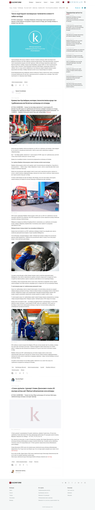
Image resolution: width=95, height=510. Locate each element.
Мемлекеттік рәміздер (43, 498)
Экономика (12, 501)
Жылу (22, 370)
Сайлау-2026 (62, 7)
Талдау (52, 2)
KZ (68, 2)
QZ (70, 2)
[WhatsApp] (16, 85)
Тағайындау (20, 7)
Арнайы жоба (41, 7)
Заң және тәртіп (28, 7)
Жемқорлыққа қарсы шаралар (45, 501)
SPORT (57, 2)
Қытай (42, 367)
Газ (13, 367)
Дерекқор (35, 7)
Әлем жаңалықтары (17, 82)
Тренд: (10, 7)
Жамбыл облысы (50, 367)
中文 (77, 2)
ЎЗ (81, 2)
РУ (72, 2)
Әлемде (11, 503)
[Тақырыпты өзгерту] (64, 2)
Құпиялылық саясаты (43, 496)
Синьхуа (48, 112)
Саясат (11, 496)
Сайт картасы (71, 493)
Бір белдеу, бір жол (21, 367)
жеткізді (50, 460)
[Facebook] (23, 85)
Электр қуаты (15, 370)
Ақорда (15, 7)
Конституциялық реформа (52, 7)
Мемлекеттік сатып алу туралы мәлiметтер (48, 503)
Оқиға (10, 493)
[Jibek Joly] (78, 7)
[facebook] (72, 486)
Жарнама (70, 498)
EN (74, 2)
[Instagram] (12, 85)
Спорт (30, 465)
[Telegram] (20, 85)
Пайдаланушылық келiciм (44, 493)
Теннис (36, 465)
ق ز (79, 2)
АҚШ (13, 465)
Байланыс (70, 496)
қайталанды (14, 453)
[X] (27, 85)
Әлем (25, 82)
